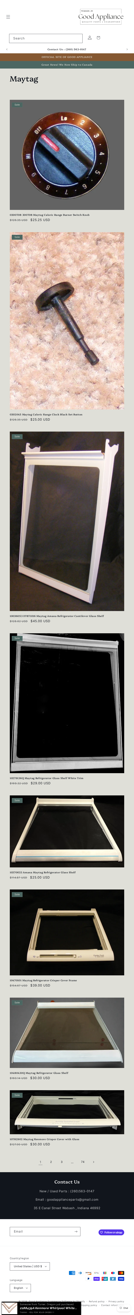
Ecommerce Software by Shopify (66, 1301)
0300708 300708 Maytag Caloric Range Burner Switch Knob (49, 214)
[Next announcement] (127, 49)
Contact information (112, 1305)
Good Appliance (38, 1301)
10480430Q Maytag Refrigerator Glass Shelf (39, 1072)
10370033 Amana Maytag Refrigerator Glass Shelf (43, 872)
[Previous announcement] (6, 49)
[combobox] (45, 38)
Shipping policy (88, 1305)
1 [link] (40, 1162)
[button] (8, 16)
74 (82, 1162)
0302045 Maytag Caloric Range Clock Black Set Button (46, 414)
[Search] (78, 38)
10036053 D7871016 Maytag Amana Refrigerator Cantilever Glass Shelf (57, 615)
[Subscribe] (76, 1231)
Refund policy (97, 1301)
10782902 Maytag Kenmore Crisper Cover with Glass (44, 1139)
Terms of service (66, 1305)
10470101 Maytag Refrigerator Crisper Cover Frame (43, 980)
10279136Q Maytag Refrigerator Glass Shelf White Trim (47, 778)
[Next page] (93, 1162)
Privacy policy (116, 1301)
